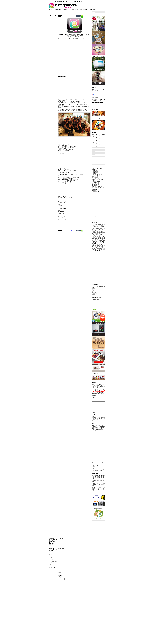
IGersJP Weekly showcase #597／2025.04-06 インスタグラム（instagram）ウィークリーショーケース (98, 144)
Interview (67, 9)
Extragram (93, 288)
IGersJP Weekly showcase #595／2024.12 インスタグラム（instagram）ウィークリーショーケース (98, 150)
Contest (60, 9)
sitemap (90, 9)
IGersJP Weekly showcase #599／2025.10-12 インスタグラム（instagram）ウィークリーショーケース (98, 138)
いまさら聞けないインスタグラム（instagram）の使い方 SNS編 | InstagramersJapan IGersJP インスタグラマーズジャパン (53, 560)
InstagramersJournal (95, 177)
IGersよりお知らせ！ (95, 181)
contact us (86, 9)
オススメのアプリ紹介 (95, 178)
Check (71, 230)
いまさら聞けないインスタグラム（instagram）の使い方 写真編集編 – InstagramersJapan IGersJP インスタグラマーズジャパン (53, 531)
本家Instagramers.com (95, 299)
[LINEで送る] (82, 230)
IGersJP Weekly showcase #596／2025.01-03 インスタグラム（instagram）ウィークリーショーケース (98, 147)
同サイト (76, 36)
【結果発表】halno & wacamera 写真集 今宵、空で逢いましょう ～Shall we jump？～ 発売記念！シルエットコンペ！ (98, 225)
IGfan (93, 290)
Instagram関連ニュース (95, 183)
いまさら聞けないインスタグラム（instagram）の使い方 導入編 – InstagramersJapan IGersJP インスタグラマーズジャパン (53, 551)
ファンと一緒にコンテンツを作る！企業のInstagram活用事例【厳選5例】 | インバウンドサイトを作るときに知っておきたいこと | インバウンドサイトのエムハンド (98, 241)
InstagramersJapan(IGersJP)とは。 (97, 215)
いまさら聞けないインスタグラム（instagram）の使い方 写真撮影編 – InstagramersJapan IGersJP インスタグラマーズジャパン (53, 541)
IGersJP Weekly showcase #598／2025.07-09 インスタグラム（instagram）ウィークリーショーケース (98, 141)
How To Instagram (73, 9)
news (50, 9)
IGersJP (66, 34)
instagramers (94, 292)
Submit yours (102, 525)
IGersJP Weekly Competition (96, 174)
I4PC (92, 289)
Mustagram (60, 98)
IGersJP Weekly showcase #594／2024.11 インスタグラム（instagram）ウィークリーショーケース (98, 153)
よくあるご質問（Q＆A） (95, 191)
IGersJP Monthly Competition (96, 186)
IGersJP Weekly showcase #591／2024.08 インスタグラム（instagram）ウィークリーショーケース (98, 162)
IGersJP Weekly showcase (96, 168)
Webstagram (94, 294)
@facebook (93, 190)
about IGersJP (79, 9)
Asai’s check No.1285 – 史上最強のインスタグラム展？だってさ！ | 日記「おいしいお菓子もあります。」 (98, 249)
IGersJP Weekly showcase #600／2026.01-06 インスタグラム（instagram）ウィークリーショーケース (98, 135)
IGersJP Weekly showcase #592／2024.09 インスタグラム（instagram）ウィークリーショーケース (98, 159)
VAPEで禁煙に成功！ (95, 293)
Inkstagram (93, 291)
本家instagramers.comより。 (96, 182)
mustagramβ (94, 189)
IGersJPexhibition (95, 213)
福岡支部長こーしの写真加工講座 (97, 179)
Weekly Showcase (55, 9)
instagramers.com (72, 34)
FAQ (83, 9)
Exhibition (64, 9)
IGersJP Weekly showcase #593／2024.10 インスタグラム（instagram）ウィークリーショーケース (98, 156)
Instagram (78, 34)
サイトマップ (94, 219)
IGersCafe (93, 173)
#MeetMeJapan (94, 176)
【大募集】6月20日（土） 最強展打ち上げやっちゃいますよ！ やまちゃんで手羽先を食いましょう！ (98, 229)
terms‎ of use (95, 9)
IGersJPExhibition (94, 170)
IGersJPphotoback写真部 (95, 184)
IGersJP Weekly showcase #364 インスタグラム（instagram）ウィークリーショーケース (98, 202)
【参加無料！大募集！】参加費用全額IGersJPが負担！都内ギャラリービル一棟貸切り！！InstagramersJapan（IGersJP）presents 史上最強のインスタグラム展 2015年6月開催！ (98, 198)
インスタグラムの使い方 (95, 175)
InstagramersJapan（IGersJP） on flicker (98, 187)
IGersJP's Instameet (95, 171)
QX (92, 180)
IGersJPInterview (94, 172)
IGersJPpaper (94, 185)
